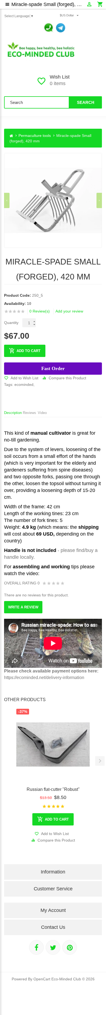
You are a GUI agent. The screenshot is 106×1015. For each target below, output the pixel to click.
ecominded (23, 384)
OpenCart (41, 979)
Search (85, 102)
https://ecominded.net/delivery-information (44, 677)
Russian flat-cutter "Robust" (53, 789)
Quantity (11, 322)
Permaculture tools (34, 135)
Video (42, 413)
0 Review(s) (39, 311)
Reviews (29, 413)
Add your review (69, 311)
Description (13, 413)
